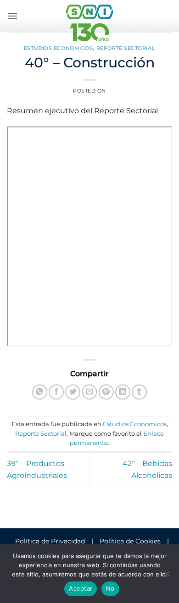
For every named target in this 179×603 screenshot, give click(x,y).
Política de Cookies (130, 541)
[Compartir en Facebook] (56, 392)
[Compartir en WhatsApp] (39, 392)
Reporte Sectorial (126, 48)
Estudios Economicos (58, 48)
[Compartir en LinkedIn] (122, 392)
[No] (166, 576)
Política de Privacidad (50, 541)
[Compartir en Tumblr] (139, 392)
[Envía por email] (89, 392)
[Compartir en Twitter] (72, 392)
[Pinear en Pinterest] (106, 392)
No (110, 588)
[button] (12, 16)
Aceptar (80, 588)
